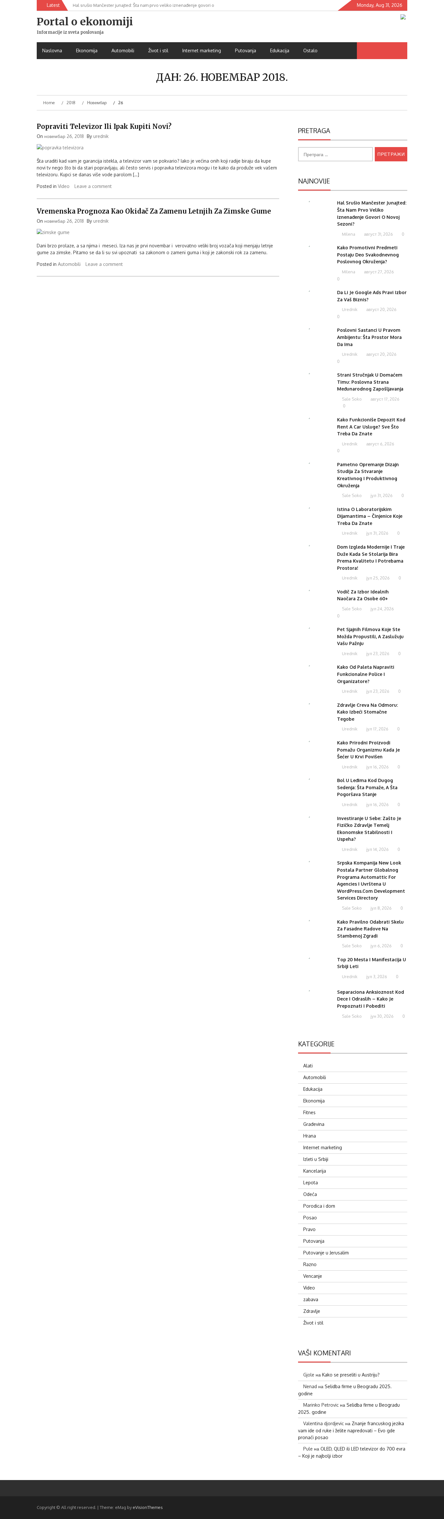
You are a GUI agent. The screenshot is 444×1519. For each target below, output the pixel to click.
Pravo (309, 1229)
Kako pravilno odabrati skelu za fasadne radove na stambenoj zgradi (370, 929)
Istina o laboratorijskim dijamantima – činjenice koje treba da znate (369, 516)
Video (64, 186)
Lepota (310, 1182)
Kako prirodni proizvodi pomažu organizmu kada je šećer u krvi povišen (368, 749)
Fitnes (309, 1112)
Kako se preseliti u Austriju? (351, 1374)
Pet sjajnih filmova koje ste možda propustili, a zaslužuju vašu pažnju (370, 636)
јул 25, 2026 (377, 577)
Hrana (309, 1136)
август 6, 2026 (379, 443)
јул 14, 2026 (377, 849)
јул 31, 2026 (381, 495)
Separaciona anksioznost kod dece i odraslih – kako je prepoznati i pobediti (370, 999)
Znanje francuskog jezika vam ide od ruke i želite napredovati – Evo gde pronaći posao (351, 1430)
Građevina (313, 1124)
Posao (310, 1217)
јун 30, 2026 (382, 1016)
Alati (308, 1065)
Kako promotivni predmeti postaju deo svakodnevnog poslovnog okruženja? (368, 254)
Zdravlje (311, 1311)
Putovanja (245, 50)
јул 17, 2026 (376, 728)
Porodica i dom (319, 1206)
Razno (310, 1264)
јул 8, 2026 (381, 908)
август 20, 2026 (381, 309)
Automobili (122, 50)
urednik (101, 136)
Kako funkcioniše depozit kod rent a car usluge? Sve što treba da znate (371, 426)
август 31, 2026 (378, 234)
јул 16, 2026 (377, 766)
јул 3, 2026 (376, 976)
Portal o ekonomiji (85, 21)
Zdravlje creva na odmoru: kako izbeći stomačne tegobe (367, 712)
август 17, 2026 (384, 399)
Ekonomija (87, 50)
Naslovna (52, 50)
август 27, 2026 (378, 271)
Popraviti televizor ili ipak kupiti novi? (104, 126)
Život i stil (158, 50)
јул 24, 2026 (382, 608)
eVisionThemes (148, 1507)
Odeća (310, 1194)
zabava (310, 1299)
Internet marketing (201, 50)
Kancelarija (314, 1171)
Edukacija (279, 50)
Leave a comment (93, 186)
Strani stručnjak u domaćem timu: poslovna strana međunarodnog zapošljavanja (370, 382)
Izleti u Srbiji (315, 1159)
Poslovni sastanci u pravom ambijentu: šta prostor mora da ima (369, 337)
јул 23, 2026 (377, 653)
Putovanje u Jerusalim (326, 1252)
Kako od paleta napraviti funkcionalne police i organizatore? (365, 674)
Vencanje (312, 1276)
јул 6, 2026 (381, 945)
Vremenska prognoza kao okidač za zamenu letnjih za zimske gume (154, 211)
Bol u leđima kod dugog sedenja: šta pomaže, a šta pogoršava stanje (367, 787)
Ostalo (310, 50)
